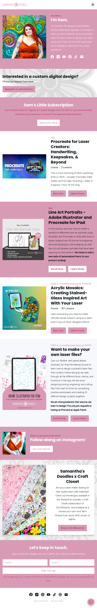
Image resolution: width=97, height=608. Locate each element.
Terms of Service (40, 601)
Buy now (58, 193)
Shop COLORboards (72, 528)
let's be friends (41, 449)
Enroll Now (57, 269)
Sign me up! (48, 570)
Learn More (77, 269)
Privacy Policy (57, 601)
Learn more (77, 193)
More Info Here (48, 122)
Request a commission (19, 89)
